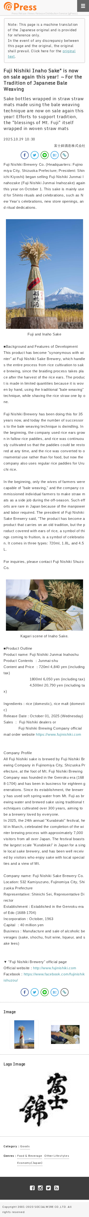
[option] (24, 1034)
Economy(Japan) (29, 1162)
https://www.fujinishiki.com (58, 734)
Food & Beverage (29, 1155)
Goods (25, 1146)
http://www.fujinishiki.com (54, 968)
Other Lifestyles (56, 1155)
